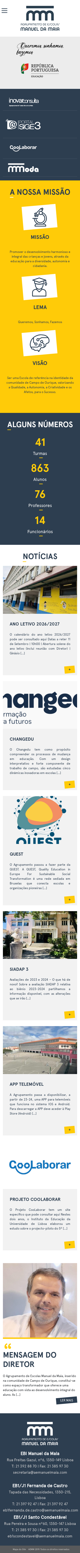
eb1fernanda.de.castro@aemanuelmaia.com (40, 1510)
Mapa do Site (19, 1549)
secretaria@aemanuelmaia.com (40, 1472)
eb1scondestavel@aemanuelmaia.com (40, 1536)
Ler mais (66, 1400)
